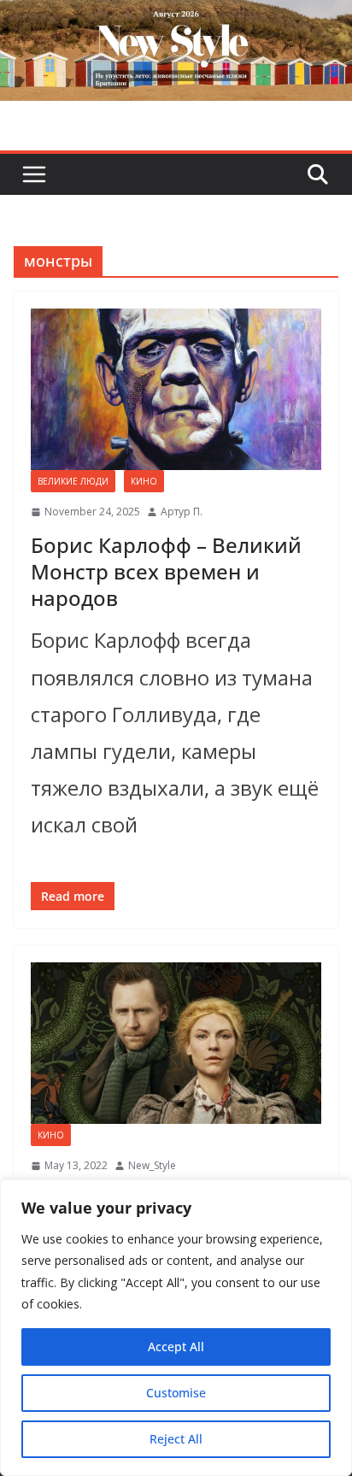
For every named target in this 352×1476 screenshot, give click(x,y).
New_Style (152, 1165)
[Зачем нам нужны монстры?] (176, 1043)
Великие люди (73, 481)
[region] (176, 1327)
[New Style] (176, 18)
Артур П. (181, 511)
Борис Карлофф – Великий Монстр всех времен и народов (166, 571)
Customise (176, 1393)
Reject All (176, 1439)
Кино (144, 481)
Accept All (176, 1346)
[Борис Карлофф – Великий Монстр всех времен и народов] (176, 389)
